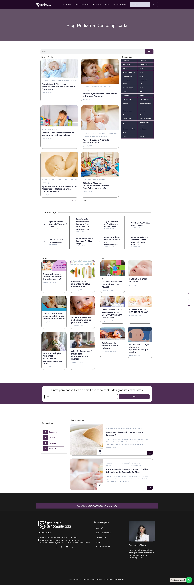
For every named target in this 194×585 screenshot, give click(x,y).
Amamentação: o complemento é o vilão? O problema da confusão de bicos (127, 470)
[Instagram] (189, 299)
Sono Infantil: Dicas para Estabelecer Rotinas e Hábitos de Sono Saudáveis (58, 87)
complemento (126, 428)
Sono (74, 81)
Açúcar (109, 87)
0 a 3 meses (45, 81)
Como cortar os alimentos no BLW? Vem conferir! (80, 284)
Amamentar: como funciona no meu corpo (84, 241)
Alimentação (86, 90)
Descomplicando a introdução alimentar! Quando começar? (54, 276)
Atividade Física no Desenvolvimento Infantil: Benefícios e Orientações (96, 186)
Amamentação (87, 136)
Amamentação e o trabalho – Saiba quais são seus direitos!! (139, 241)
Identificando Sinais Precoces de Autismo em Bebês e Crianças (58, 134)
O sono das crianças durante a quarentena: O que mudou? (139, 348)
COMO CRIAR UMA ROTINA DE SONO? (138, 310)
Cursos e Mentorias (81, 4)
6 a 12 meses (59, 81)
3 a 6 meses (52, 81)
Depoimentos (96, 4)
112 (85, 201)
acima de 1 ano (67, 81)
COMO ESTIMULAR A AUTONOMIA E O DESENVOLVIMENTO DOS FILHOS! (112, 313)
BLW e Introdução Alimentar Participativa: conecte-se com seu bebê (52, 358)
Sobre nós (67, 4)
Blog (107, 4)
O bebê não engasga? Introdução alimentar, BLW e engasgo (81, 355)
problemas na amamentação (100, 136)
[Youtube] (189, 306)
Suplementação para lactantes (55, 240)
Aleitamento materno (110, 133)
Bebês (84, 179)
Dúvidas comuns (92, 179)
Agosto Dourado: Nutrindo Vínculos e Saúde (96, 141)
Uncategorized (52, 129)
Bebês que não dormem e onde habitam (110, 345)
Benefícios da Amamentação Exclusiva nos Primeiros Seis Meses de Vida (82, 224)
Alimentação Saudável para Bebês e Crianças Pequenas (100, 94)
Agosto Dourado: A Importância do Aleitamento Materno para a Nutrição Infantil (59, 189)
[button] (53, 432)
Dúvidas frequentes (103, 179)
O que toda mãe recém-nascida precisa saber (111, 224)
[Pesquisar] (154, 4)
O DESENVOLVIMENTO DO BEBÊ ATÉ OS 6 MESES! (112, 283)
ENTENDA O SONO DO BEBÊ (138, 280)
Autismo (44, 129)
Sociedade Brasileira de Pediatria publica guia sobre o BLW (81, 320)
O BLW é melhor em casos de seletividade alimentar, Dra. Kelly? (54, 316)
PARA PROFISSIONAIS (119, 4)
